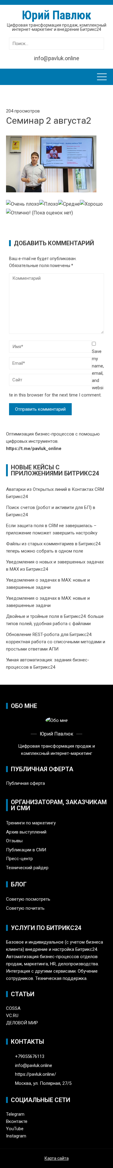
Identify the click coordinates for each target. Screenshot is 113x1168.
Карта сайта (57, 1158)
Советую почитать (25, 908)
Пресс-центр (19, 858)
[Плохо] (48, 204)
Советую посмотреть (28, 899)
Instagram (16, 1136)
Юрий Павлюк (56, 15)
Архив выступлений (26, 832)
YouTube (15, 1128)
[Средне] (69, 204)
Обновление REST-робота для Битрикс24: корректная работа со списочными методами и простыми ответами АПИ (55, 642)
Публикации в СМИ (26, 850)
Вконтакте (16, 1121)
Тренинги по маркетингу (31, 823)
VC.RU (12, 1015)
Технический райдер (27, 867)
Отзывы (14, 840)
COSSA (13, 1008)
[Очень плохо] (22, 204)
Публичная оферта (25, 783)
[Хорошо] (91, 204)
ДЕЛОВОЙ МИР (22, 1023)
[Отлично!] (18, 213)
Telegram (15, 1114)
